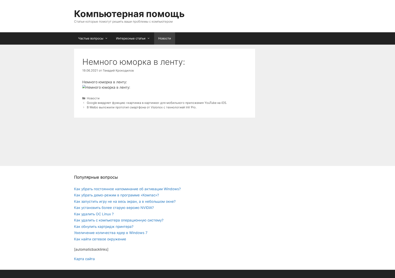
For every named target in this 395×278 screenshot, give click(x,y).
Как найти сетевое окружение (100, 239)
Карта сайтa (84, 259)
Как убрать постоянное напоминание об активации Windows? (127, 189)
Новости (164, 38)
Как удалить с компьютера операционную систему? (119, 220)
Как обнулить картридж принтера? (104, 227)
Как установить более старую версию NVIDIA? (114, 208)
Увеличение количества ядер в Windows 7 (111, 233)
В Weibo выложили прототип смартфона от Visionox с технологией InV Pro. (141, 107)
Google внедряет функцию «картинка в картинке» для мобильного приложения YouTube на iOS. (157, 102)
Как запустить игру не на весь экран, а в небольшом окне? (125, 201)
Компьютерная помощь (129, 13)
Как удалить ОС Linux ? (94, 214)
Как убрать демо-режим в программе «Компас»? (116, 195)
